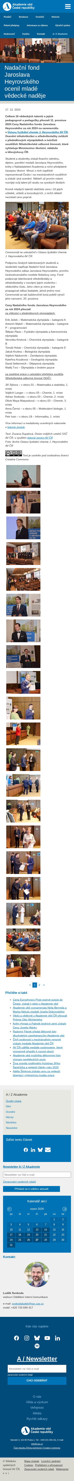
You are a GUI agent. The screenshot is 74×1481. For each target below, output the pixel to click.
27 (37, 1240)
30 (62, 1240)
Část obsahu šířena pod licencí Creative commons (37, 1448)
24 (11, 1240)
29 (54, 1240)
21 (45, 1235)
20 (37, 1235)
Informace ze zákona (37, 25)
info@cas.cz (37, 1444)
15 (54, 1229)
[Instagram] (27, 1338)
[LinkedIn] (57, 1338)
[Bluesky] (37, 1338)
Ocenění (40, 17)
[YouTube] (47, 1338)
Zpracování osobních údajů (19, 1181)
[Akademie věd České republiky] (37, 1434)
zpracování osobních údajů (20, 1375)
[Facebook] (16, 1338)
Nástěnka (11, 1122)
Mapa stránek (31, 1461)
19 (28, 1235)
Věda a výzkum (37, 1402)
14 (45, 1229)
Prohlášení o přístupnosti (49, 1465)
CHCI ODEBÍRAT (37, 1380)
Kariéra (25, 34)
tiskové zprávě (16, 427)
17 (11, 1235)
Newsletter (11, 1128)
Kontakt (41, 34)
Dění (8, 1106)
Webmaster (62, 1469)
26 (28, 1240)
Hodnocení (9, 34)
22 (54, 1235)
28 (45, 1240)
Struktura (23, 17)
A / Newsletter (37, 1358)
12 (28, 1229)
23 (62, 1235)
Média (37, 1413)
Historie (55, 17)
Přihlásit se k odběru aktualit (31, 1188)
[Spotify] (37, 1346)
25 (19, 1240)
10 (11, 1229)
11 (20, 1229)
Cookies (28, 1465)
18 (19, 1235)
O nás (37, 1396)
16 (62, 1229)
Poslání (7, 17)
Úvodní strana (13, 1101)
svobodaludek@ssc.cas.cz (28, 1303)
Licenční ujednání (51, 1461)
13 (37, 1229)
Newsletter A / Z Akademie (21, 1166)
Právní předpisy (11, 25)
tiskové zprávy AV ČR (40, 437)
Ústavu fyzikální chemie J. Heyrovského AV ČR (38, 132)
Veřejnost (37, 1407)
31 (11, 1245)
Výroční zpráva (62, 25)
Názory (10, 1117)
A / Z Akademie (60, 34)
